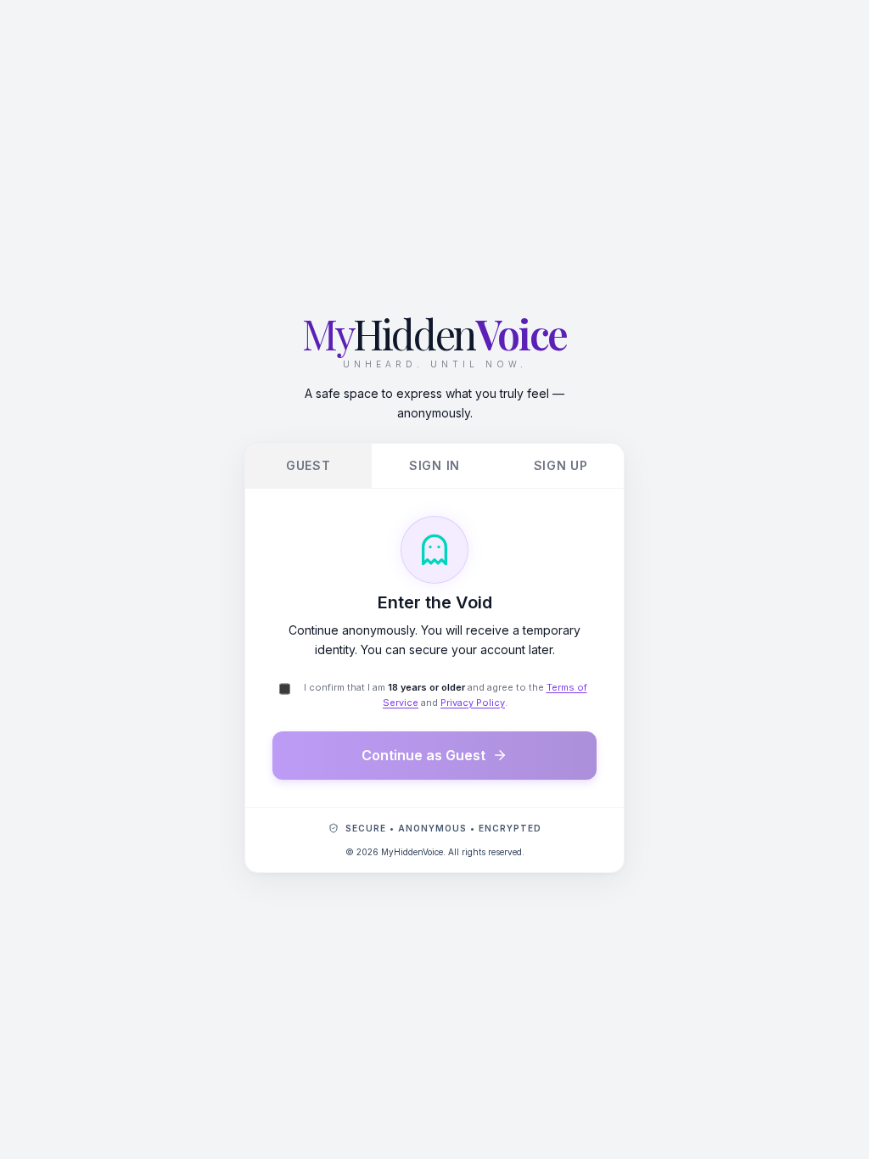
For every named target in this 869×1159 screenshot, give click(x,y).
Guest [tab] (308, 465)
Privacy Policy (472, 702)
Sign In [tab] (434, 465)
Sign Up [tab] (561, 465)
